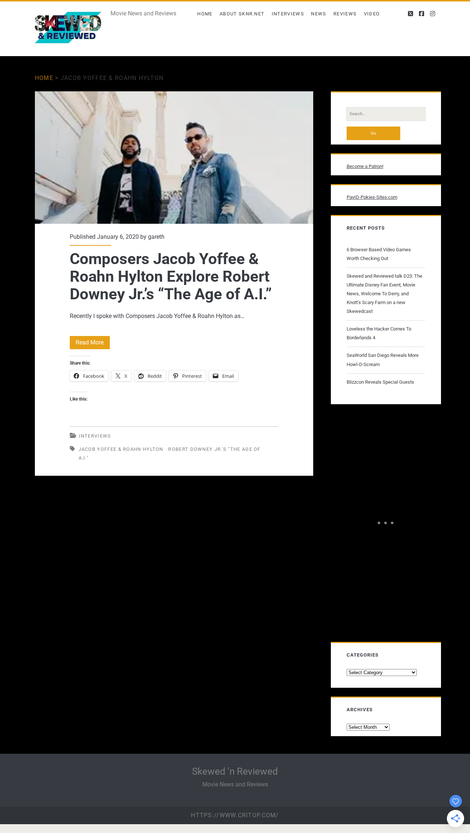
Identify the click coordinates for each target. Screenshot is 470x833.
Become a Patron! (365, 166)
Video (372, 14)
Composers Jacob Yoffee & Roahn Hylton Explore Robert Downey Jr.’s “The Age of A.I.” (174, 157)
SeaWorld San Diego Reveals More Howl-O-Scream (383, 359)
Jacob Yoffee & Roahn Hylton (121, 449)
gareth (156, 236)
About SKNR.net (242, 14)
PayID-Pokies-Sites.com (372, 197)
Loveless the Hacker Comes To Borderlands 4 (379, 333)
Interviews (288, 14)
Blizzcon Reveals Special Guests (380, 382)
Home (204, 14)
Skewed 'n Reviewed (235, 771)
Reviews (345, 14)
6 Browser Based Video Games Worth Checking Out (379, 254)
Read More (93, 344)
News (318, 14)
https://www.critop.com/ (235, 815)
